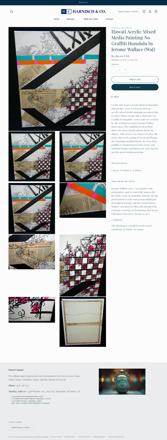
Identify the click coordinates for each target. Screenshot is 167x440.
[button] (12, 12)
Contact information (116, 437)
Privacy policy (56, 437)
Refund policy (70, 437)
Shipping (115, 60)
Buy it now (135, 87)
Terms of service (84, 437)
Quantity (115, 64)
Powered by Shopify (40, 437)
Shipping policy (99, 437)
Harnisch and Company (24, 437)
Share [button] (116, 96)
